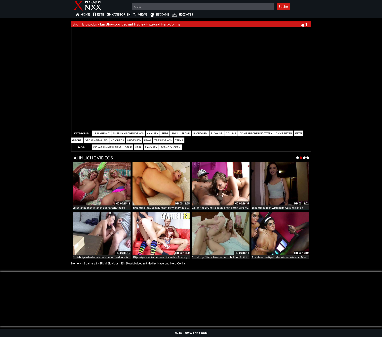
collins (231, 133)
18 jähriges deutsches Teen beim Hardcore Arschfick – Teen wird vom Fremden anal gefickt (129, 257)
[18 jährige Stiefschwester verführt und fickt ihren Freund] (220, 233)
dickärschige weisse (107, 147)
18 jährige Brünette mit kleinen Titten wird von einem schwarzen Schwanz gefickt (242, 207)
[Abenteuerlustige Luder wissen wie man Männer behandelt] (280, 233)
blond (186, 133)
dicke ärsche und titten (256, 133)
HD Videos (117, 140)
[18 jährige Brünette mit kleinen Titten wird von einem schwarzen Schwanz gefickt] (220, 183)
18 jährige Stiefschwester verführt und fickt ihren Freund (227, 257)
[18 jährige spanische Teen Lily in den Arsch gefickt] (161, 233)
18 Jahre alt (101, 133)
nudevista (134, 140)
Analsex (152, 133)
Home (75, 263)
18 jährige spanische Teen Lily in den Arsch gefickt (163, 257)
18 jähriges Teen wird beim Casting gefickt (277, 207)
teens (179, 140)
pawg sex (151, 147)
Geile (128, 147)
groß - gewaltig (96, 140)
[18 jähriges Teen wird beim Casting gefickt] (280, 183)
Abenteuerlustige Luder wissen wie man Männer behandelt (287, 257)
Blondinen (200, 133)
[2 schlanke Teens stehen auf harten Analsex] (102, 183)
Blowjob (216, 133)
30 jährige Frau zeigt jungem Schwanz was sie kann (164, 207)
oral (138, 147)
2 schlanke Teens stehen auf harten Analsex (99, 207)
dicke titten (284, 133)
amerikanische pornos (128, 133)
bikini (175, 133)
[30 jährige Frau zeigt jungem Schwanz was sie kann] (161, 183)
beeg (165, 133)
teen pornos (163, 140)
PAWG (147, 140)
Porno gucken (170, 147)
